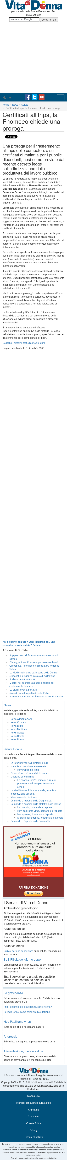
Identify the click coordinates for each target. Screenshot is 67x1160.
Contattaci (33, 1116)
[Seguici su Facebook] (28, 96)
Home (7, 97)
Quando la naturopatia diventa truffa (29, 693)
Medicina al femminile (22, 776)
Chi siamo (33, 1109)
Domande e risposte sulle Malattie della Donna (35, 804)
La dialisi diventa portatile (23, 689)
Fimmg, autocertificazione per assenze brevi (33, 662)
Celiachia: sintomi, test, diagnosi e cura (24, 343)
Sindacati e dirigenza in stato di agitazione (32, 676)
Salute (24, 104)
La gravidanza (13, 993)
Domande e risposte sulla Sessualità (30, 821)
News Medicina (18, 729)
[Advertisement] (33, 57)
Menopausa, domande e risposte (35, 814)
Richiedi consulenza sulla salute (33, 1102)
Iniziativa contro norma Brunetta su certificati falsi (36, 696)
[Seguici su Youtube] (41, 96)
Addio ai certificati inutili (22, 679)
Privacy (33, 1130)
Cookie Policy (33, 1123)
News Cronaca (18, 722)
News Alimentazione (21, 719)
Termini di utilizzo (33, 1137)
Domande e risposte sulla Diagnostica (31, 800)
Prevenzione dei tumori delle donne (29, 773)
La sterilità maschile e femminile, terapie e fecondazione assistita (33, 791)
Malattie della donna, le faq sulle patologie (40, 817)
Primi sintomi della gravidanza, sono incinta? (28, 1006)
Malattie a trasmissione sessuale (28, 766)
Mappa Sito (33, 1096)
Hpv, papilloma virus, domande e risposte (39, 810)
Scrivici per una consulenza (18, 951)
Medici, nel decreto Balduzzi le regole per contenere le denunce (31, 684)
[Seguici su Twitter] (35, 96)
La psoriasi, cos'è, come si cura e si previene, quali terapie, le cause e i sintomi (36, 783)
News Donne (17, 739)
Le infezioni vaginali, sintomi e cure (29, 762)
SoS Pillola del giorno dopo (22, 959)
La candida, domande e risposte (34, 807)
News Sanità (17, 736)
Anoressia (10, 1036)
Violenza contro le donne (23, 797)
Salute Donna (13, 749)
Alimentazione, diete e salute (23, 1051)
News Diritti (16, 725)
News (15, 104)
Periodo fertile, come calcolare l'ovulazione (27, 1012)
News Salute (17, 732)
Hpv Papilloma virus (28, 769)
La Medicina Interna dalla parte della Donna (33, 672)
